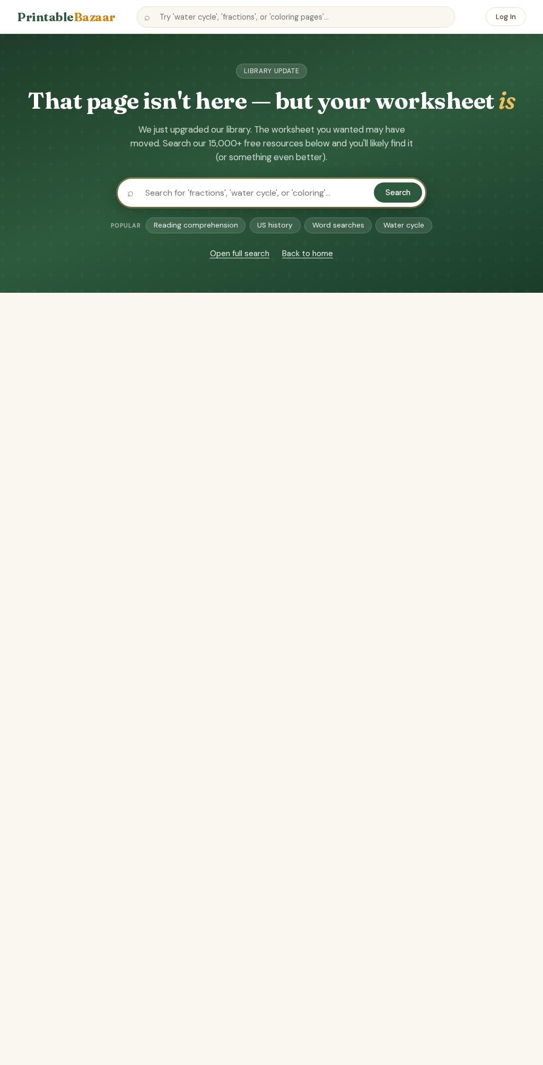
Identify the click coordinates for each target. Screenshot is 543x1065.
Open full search (239, 253)
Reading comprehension (196, 225)
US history (275, 225)
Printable (66, 17)
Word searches (338, 225)
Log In (506, 16)
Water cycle (403, 225)
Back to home (307, 253)
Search (398, 192)
